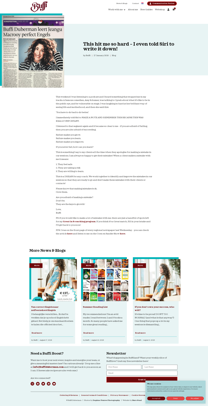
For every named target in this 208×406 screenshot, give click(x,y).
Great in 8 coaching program (79, 222)
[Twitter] (43, 384)
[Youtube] (54, 384)
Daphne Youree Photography (106, 400)
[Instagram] (32, 384)
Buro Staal (137, 400)
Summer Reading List (95, 307)
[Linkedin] (48, 384)
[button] (117, 9)
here (70, 234)
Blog (36, 265)
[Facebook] (38, 384)
